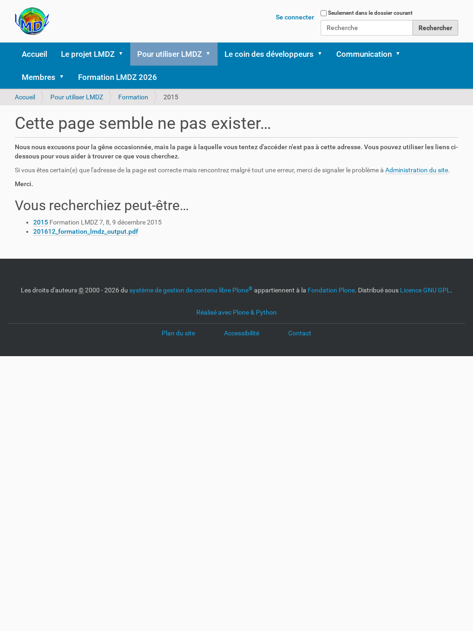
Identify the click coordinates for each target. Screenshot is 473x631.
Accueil (34, 54)
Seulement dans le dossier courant (370, 13)
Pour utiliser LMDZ (169, 54)
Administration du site (416, 170)
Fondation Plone (331, 290)
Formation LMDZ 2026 (117, 77)
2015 (40, 222)
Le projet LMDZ (88, 54)
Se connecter (295, 17)
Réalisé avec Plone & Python (236, 312)
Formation (133, 97)
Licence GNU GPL (425, 290)
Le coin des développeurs (269, 54)
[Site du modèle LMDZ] (32, 21)
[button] (123, 54)
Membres (38, 77)
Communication (364, 54)
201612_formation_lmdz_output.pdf (85, 231)
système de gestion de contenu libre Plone (191, 290)
